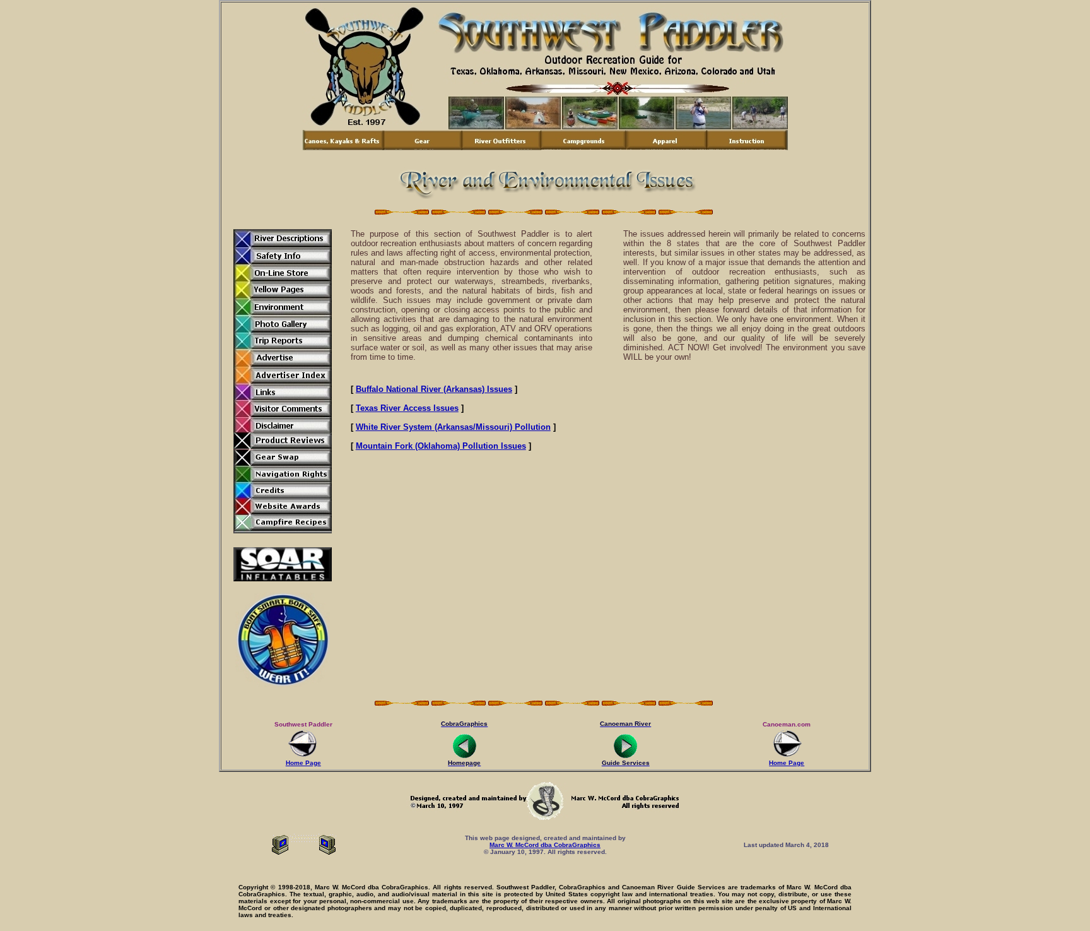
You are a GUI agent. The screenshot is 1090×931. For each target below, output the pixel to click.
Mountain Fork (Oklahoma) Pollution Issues (441, 446)
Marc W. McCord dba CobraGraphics (545, 844)
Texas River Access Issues (407, 408)
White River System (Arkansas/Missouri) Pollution (453, 427)
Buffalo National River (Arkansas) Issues (434, 389)
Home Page (303, 762)
